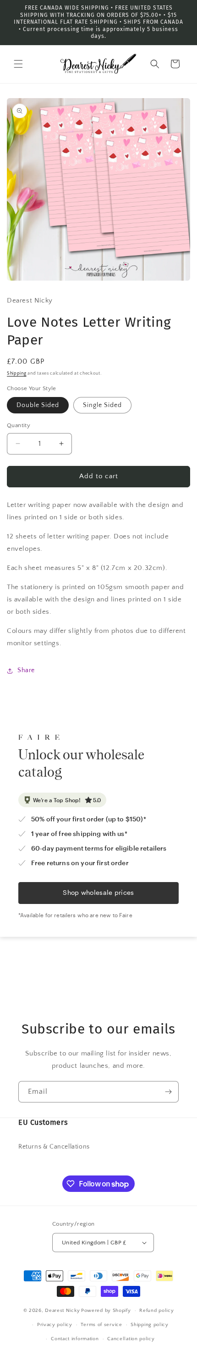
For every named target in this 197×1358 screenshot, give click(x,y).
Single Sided (102, 405)
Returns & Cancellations (54, 1146)
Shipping (17, 373)
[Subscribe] (168, 1091)
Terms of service (101, 1324)
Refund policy (156, 1310)
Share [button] (26, 670)
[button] (18, 64)
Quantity (18, 425)
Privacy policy (54, 1324)
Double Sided (37, 405)
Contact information (74, 1339)
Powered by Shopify (106, 1310)
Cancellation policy (130, 1339)
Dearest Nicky (62, 1310)
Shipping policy (150, 1324)
